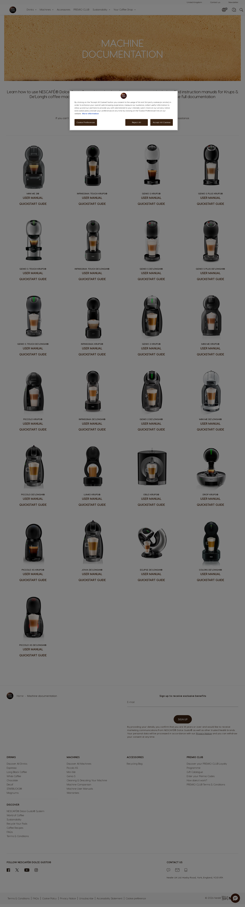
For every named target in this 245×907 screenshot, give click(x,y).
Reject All (136, 122)
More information (90, 113)
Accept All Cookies (161, 122)
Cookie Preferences (86, 122)
